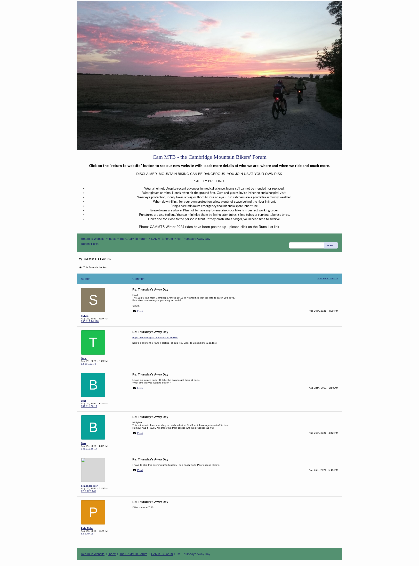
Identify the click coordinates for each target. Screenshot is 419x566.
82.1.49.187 (88, 533)
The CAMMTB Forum (133, 239)
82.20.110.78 (88, 363)
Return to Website (93, 239)
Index (112, 239)
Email (140, 311)
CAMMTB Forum (162, 239)
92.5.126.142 (88, 491)
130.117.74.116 (90, 321)
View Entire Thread (327, 278)
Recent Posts (89, 244)
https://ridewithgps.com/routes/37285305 (155, 337)
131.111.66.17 (89, 406)
